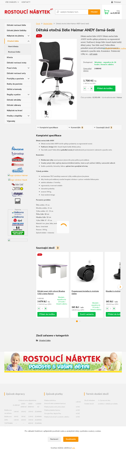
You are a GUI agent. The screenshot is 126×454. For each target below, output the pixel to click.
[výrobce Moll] (17, 201)
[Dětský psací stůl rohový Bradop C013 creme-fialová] (52, 271)
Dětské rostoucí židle (16, 25)
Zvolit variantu (87, 314)
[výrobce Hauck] (17, 179)
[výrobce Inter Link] (17, 184)
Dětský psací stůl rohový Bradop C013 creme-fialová (51, 292)
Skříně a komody (14, 89)
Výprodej (11, 121)
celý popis (93, 54)
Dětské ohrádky (14, 100)
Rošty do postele (14, 84)
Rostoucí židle (14, 52)
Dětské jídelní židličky (16, 30)
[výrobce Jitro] (17, 188)
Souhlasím (71, 439)
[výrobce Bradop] (18, 153)
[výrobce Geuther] (17, 169)
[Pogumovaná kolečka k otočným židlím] (87, 271)
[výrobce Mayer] (18, 194)
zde (73, 448)
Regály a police (14, 94)
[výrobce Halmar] (18, 175)
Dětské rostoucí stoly (16, 62)
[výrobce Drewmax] (18, 164)
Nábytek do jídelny (15, 36)
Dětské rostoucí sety (16, 73)
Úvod (38, 24)
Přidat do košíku (104, 88)
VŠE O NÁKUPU (11, 2)
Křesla (10, 57)
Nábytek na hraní (14, 110)
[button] (77, 321)
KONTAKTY (26, 2)
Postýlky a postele (15, 78)
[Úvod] (28, 12)
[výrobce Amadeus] (18, 148)
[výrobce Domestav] (17, 159)
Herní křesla (13, 46)
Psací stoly (12, 68)
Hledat (94, 11)
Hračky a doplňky (14, 116)
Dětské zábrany (14, 105)
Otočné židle (13, 41)
